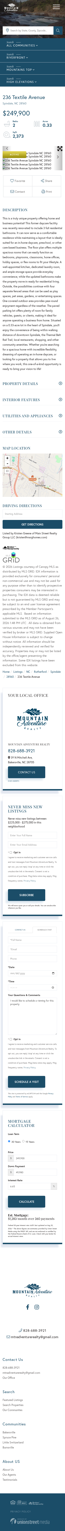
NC (28, 671)
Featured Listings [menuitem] (13, 1400)
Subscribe (26, 895)
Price (10, 1152)
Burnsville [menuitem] (8, 1447)
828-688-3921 (21, 751)
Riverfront (16, 57)
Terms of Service (22, 1097)
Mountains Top (19, 69)
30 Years (15, 1141)
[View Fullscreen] (7, 471)
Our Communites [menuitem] (12, 1410)
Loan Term (13, 1134)
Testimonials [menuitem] (10, 1479)
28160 (10, 676)
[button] (57, 30)
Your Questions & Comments (24, 995)
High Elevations (20, 82)
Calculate (26, 1201)
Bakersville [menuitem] (9, 1432)
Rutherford (40, 671)
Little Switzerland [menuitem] (13, 1442)
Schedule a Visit (44, 930)
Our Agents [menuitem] (9, 1474)
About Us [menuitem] (8, 1469)
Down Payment (16, 1166)
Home (6, 671)
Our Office (9, 1377)
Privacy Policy (30, 880)
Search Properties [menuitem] (13, 1405)
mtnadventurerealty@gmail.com (34, 1337)
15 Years (30, 1141)
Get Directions (32, 524)
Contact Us (26, 772)
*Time (11, 981)
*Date (11, 967)
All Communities (21, 45)
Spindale (55, 671)
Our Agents (13, 781)
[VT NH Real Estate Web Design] (29, 1521)
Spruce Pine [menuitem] (9, 1437)
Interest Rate (15, 1180)
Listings (18, 671)
